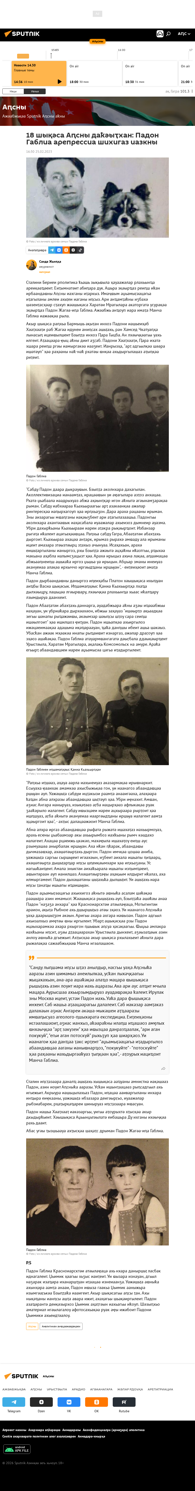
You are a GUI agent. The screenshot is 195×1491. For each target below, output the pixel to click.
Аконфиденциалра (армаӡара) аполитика (114, 1430)
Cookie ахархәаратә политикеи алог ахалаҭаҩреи (39, 1436)
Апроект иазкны (14, 1430)
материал (44, 272)
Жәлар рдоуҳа (130, 1389)
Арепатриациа (160, 1389)
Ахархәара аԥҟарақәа (44, 1430)
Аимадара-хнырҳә (91, 1436)
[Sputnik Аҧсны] (23, 38)
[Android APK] (17, 1449)
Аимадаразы (71, 1430)
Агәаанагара (101, 1389)
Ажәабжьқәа (14, 1389)
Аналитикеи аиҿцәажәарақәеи (61, 1326)
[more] (163, 1068)
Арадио (78, 1389)
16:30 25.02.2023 (39, 151)
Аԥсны (32, 1326)
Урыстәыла (57, 1389)
